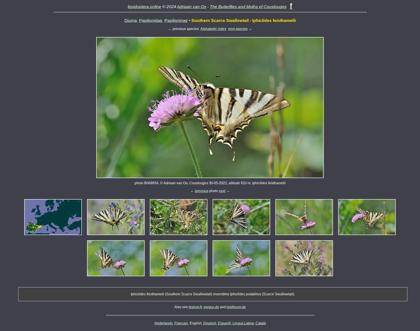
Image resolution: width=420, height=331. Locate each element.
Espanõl (224, 323)
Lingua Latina (243, 323)
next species (238, 29)
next (222, 191)
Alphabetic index (213, 29)
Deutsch (209, 323)
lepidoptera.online (144, 6)
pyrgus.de (211, 307)
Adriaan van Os (191, 6)
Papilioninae (176, 20)
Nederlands (163, 323)
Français (181, 323)
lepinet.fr (195, 307)
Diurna (130, 20)
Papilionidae (150, 20)
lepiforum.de (236, 307)
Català (261, 323)
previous (201, 191)
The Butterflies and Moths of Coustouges (248, 6)
